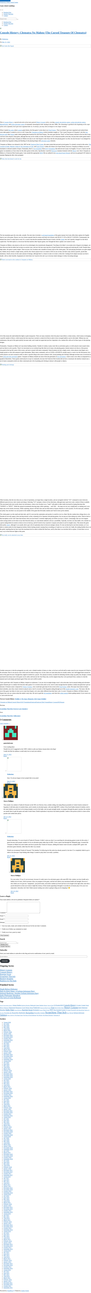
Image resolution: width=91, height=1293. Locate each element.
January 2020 (7, 1146)
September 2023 (8, 1077)
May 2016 (6, 1199)
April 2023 (7, 1085)
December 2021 (8, 1111)
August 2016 (7, 1194)
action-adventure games (18, 124)
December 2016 (8, 1188)
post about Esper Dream (62, 153)
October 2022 (7, 1094)
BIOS (41, 153)
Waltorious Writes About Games (9, 2)
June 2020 (6, 1140)
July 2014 (6, 1233)
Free (52, 1008)
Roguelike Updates (39, 1013)
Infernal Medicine (18, 1010)
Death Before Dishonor (9, 989)
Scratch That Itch (8, 14)
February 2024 (8, 1070)
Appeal (1, 1005)
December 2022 (8, 1091)
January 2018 (7, 1168)
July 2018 (6, 1160)
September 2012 (8, 1268)
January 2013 (7, 1262)
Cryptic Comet (80, 1005)
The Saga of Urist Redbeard (10, 998)
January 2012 (7, 1281)
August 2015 (7, 1213)
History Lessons (40, 122)
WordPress (10, 1290)
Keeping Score (5, 974)
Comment (3, 912)
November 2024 (8, 1056)
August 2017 (7, 1177)
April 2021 (7, 1123)
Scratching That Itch (7, 976)
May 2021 (6, 1122)
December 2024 (8, 1054)
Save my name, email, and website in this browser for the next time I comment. (24, 926)
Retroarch (54, 151)
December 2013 (8, 1244)
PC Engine (68, 1010)
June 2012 (6, 1273)
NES (59, 702)
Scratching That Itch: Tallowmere (10, 716)
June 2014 (6, 1234)
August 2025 (7, 1041)
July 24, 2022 (14, 891)
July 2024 (6, 1062)
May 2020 (6, 1141)
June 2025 (6, 1045)
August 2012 (7, 1270)
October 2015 (7, 1210)
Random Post (7, 12)
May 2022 (6, 1103)
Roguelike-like (8, 1013)
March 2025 (7, 1049)
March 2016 (7, 1202)
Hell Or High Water (59, 1007)
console (57, 122)
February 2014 (8, 1241)
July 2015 (6, 1215)
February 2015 (8, 1222)
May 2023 (6, 1083)
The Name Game (19, 1015)
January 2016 (7, 1205)
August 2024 (7, 1061)
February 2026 (8, 1032)
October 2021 (7, 1114)
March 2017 (7, 1185)
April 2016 (7, 1201)
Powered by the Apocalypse (77, 1010)
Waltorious (5, 39)
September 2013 (8, 1249)
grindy (8, 525)
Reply (5, 756)
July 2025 (6, 1043)
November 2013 (8, 1246)
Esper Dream (40, 146)
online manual (64, 693)
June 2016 (6, 1197)
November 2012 (8, 1265)
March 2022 (7, 1106)
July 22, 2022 (7, 817)
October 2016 (7, 1191)
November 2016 (8, 1189)
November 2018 (8, 1156)
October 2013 (7, 1247)
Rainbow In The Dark (8, 981)
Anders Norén (25, 1290)
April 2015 (7, 1218)
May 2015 (6, 1217)
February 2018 (8, 1167)
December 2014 (8, 1225)
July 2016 (6, 1196)
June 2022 (6, 1101)
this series (11, 130)
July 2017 (6, 1178)
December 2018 (8, 1154)
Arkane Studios (16, 1005)
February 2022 (8, 1107)
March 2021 (7, 1125)
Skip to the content (5, 1)
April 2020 (7, 1143)
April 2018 (7, 1165)
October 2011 (7, 1286)
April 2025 (7, 1048)
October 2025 (7, 1038)
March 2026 (7, 1030)
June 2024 (6, 1064)
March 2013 (7, 1259)
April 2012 (7, 1276)
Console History (8, 122)
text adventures (61, 356)
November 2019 (8, 1148)
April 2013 (7, 1257)
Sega (68, 1013)
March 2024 (7, 1069)
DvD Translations (50, 148)
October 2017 (7, 1173)
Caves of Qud (50, 1005)
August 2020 (7, 1136)
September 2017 (8, 1175)
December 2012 (8, 1263)
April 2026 (7, 1029)
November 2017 (8, 1172)
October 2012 (7, 1267)
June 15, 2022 (7, 754)
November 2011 (8, 1284)
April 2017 (7, 1183)
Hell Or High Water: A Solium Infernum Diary (17, 991)
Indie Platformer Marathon (10, 995)
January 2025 (7, 1053)
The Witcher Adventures (48, 1015)
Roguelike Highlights (19, 1013)
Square (12, 134)
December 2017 (8, 1170)
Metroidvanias (4, 124)
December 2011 (8, 1283)
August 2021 (7, 1117)
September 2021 (8, 1115)
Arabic (63, 239)
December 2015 (8, 1207)
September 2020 (8, 1135)
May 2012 (6, 1275)
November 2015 (8, 1209)
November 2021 (8, 1112)
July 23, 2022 (11, 855)
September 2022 (8, 1096)
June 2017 (6, 1180)
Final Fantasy (52, 130)
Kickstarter (36, 1010)
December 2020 (8, 1130)
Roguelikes (30, 1013)
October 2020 (7, 1133)
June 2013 (6, 1254)
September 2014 (8, 1230)
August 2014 (7, 1231)
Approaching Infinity (7, 1005)
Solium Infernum (79, 1013)
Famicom (33, 702)
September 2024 (8, 1059)
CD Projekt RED (58, 1005)
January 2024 (7, 1072)
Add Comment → (5, 723)
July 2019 (6, 1151)
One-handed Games (59, 1010)
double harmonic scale (72, 689)
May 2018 (6, 1164)
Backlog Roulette (6, 978)
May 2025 (6, 1046)
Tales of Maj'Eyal (11, 1015)
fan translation (38, 148)
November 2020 (8, 1131)
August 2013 (7, 1250)
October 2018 (7, 1157)
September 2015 (8, 1212)
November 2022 (8, 1093)
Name (2, 916)
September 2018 (8, 1159)
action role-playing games (78, 122)
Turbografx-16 (56, 1015)
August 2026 (7, 1022)
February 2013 (8, 1260)
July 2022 (6, 1099)
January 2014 (7, 1242)
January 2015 (7, 1223)
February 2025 (8, 1051)
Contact (6, 15)
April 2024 (7, 1067)
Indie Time (10, 1010)
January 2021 (7, 1128)
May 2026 (6, 1027)
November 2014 (8, 1226)
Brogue (45, 1005)
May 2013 (6, 1255)
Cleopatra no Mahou (37, 132)
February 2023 (8, 1088)
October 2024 (7, 1058)
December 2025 (8, 1035)
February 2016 (8, 1204)
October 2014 (7, 1228)
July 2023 (6, 1080)
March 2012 (7, 1278)
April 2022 (7, 1104)
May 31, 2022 (6, 42)
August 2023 (7, 1078)
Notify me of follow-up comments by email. (14, 929)
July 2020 (6, 1138)
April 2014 (7, 1238)
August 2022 (7, 1098)
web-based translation (48, 235)
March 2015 (7, 1220)
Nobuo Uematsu (27, 687)
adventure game (45, 141)
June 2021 (6, 1120)
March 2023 (7, 1086)
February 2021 (8, 1127)
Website (2, 922)
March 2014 (7, 1239)
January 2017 (7, 1186)
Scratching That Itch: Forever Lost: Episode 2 (14, 709)
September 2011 (8, 1287)
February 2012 (8, 1279)
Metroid (12, 146)
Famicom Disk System (37, 144)
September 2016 (8, 1193)
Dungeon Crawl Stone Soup (24, 1008)
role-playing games (64, 122)
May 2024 (6, 1066)
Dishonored (12, 1007)
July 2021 (6, 1119)
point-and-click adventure (10, 356)
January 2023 (7, 1090)
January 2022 (7, 1109)
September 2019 (8, 1149)
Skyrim (71, 1013)
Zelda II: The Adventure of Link (24, 146)
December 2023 (8, 1074)
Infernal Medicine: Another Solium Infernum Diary (19, 993)
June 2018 (6, 1162)
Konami (41, 1010)
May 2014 (6, 1236)
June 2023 (6, 1082)
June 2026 (6, 1025)
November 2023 (8, 1075)
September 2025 (8, 1040)
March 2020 (7, 1144)
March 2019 (7, 1152)
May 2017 (6, 1181)
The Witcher (40, 1015)
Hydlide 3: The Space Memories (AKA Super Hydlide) (30, 699)
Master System (46, 1010)
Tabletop (3, 1015)
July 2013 (6, 1252)
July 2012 (6, 1271)
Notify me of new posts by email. (11, 932)
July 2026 (6, 1024)
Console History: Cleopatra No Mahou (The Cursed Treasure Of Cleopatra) (43, 32)
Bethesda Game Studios (37, 1005)
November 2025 (8, 1037)
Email (2, 919)
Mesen (74, 151)
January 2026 (7, 1033)
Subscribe (5, 961)
